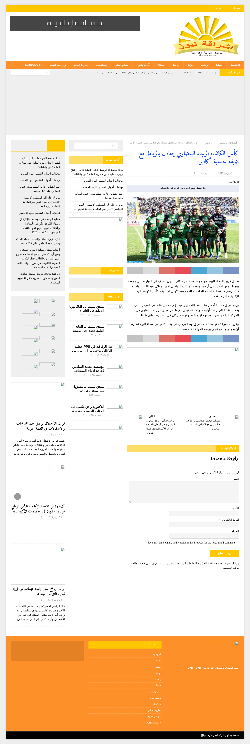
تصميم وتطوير (232, 735)
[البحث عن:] (30, 72)
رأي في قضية (58, 64)
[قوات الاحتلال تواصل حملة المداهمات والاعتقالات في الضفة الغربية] (38, 400)
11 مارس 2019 (226, 173)
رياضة (176, 64)
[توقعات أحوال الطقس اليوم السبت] (30, 303)
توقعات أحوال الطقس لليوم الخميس (39, 212)
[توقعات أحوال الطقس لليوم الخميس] (30, 329)
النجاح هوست (211, 735)
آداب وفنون (143, 64)
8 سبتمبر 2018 (95, 395)
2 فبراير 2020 (95, 415)
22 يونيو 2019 (54, 599)
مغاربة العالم (81, 64)
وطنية (204, 64)
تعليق (236, 478)
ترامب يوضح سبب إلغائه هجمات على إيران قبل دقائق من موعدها (38, 592)
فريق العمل (235, 8)
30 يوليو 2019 (54, 517)
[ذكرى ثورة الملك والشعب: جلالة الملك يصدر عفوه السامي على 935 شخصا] (30, 343)
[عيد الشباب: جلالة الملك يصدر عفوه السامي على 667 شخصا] (30, 315)
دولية (190, 64)
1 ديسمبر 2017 (95, 315)
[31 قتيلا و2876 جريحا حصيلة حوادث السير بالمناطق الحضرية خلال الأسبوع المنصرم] (30, 356)
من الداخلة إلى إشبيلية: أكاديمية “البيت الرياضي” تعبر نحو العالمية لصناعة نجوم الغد (41, 202)
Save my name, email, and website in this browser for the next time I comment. (191, 542)
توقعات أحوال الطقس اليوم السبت (103, 180)
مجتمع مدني (122, 64)
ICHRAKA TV (33, 64)
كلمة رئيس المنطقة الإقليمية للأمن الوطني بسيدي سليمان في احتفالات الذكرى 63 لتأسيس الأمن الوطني (38, 511)
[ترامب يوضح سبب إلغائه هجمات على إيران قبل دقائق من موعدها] (38, 566)
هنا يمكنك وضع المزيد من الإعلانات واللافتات (183, 187)
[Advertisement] (125, 105)
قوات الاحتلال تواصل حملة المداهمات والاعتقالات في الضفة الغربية (40, 426)
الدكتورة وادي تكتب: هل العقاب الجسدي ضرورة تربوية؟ (87, 411)
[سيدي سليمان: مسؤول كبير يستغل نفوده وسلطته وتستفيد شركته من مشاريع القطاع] (115, 389)
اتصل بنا (218, 8)
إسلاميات (101, 64)
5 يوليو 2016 (96, 375)
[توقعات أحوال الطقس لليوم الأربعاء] (30, 369)
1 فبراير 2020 (95, 334)
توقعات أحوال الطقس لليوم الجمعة (103, 187)
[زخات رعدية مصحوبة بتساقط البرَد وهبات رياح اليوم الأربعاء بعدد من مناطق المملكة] (47, 368)
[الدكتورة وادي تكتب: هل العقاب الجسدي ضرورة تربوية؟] (115, 410)
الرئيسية (235, 64)
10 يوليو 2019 (103, 355)
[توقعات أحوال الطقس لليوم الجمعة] (47, 316)
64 (81, 315)
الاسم (235, 508)
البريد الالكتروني (230, 519)
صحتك (161, 64)
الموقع (235, 531)
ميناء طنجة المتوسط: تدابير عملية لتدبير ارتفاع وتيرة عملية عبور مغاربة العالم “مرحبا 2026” (39, 163)
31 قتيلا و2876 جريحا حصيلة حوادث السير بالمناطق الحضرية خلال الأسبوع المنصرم (38, 278)
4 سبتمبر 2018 (54, 434)
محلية (219, 64)
